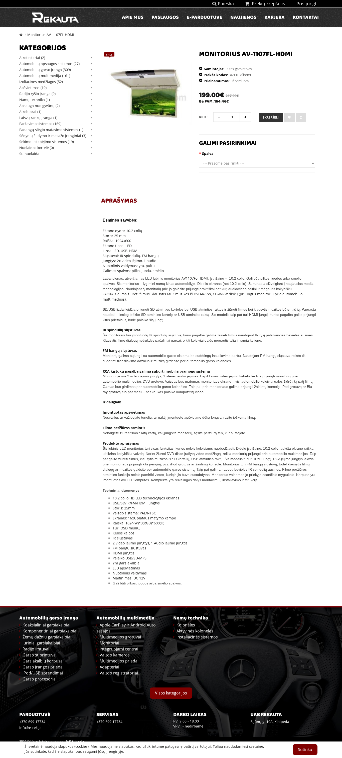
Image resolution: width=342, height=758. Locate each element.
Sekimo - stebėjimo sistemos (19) (46, 141)
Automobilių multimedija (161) (44, 75)
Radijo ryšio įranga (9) (37, 93)
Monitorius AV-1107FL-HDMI (50, 34)
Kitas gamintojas (239, 69)
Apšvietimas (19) (33, 87)
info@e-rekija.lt (32, 727)
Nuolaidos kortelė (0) (36, 147)
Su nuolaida (29, 153)
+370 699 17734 (109, 721)
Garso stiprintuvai (40, 655)
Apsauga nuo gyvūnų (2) (39, 105)
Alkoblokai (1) (30, 111)
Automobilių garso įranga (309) (45, 69)
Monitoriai (109, 643)
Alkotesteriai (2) (32, 57)
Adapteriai (109, 667)
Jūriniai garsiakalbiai (41, 643)
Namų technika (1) (34, 99)
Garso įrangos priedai (43, 667)
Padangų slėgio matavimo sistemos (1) (51, 129)
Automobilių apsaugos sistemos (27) (49, 63)
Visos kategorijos (171, 693)
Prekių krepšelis (267, 4)
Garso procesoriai (40, 679)
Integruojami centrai (119, 649)
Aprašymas (119, 201)
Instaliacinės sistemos (197, 637)
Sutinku (305, 749)
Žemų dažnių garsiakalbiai (47, 637)
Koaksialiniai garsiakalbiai (46, 625)
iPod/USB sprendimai (43, 673)
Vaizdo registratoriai (119, 673)
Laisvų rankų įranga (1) (38, 117)
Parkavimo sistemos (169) (40, 123)
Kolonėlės (186, 625)
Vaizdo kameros (115, 655)
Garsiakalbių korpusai (43, 661)
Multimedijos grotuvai (120, 637)
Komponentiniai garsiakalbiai (50, 631)
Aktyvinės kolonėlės (195, 631)
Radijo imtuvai (36, 649)
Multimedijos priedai (119, 661)
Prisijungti (307, 4)
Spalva (207, 153)
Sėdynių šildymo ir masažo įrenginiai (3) (52, 135)
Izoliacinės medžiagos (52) (41, 81)
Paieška (225, 4)
